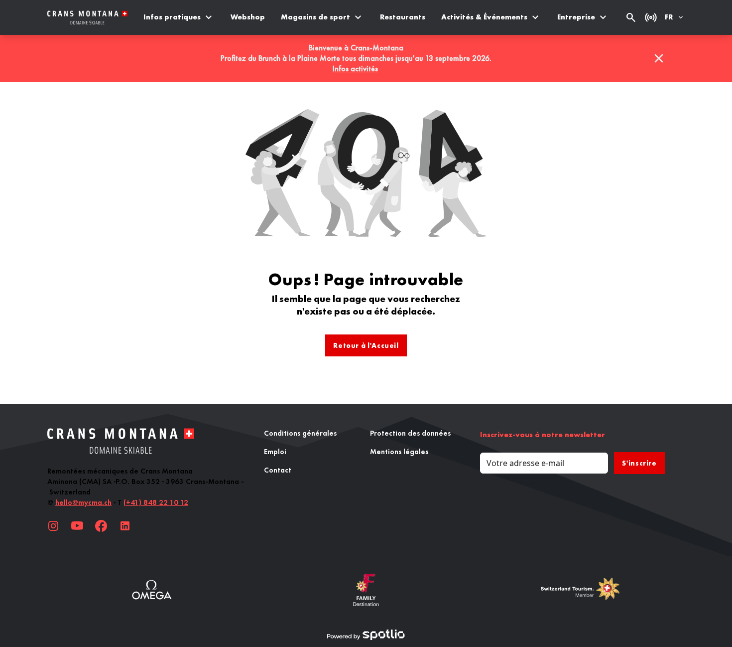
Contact (277, 470)
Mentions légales (399, 452)
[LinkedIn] (125, 526)
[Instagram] (53, 526)
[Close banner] (659, 58)
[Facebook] (101, 526)
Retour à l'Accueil (366, 345)
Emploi (275, 452)
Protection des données (410, 433)
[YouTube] (77, 526)
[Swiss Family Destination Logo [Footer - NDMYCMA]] (366, 589)
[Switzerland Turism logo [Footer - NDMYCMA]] (580, 589)
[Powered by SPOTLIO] (365, 635)
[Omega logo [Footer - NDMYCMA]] (152, 589)
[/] (87, 17)
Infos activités (355, 68)
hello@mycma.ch (83, 502)
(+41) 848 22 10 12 (155, 502)
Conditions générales (300, 433)
